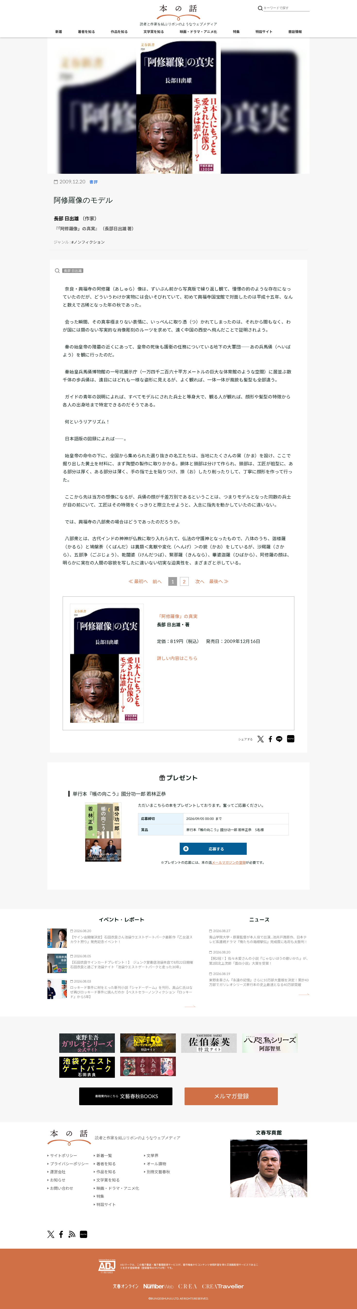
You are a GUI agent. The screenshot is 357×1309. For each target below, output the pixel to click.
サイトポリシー (63, 1155)
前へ (157, 581)
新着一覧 (104, 1155)
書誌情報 (295, 32)
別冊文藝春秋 (158, 1171)
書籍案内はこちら (126, 1096)
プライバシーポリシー (69, 1163)
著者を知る (86, 32)
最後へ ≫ (219, 581)
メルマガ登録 (231, 1096)
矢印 (190, 1006)
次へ (199, 581)
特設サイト (263, 32)
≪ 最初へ (138, 581)
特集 (236, 32)
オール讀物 (156, 1163)
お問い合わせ (61, 1188)
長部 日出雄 (66, 218)
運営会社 (58, 1171)
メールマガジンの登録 (229, 862)
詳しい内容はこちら (177, 658)
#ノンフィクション (88, 242)
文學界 (152, 1155)
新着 (58, 32)
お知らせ (58, 1180)
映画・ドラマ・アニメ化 (198, 32)
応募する (202, 849)
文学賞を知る (154, 32)
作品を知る (119, 32)
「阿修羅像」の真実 (177, 616)
